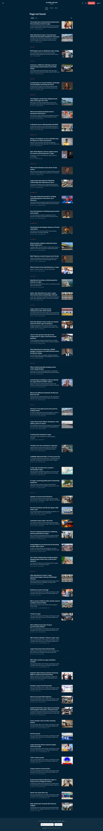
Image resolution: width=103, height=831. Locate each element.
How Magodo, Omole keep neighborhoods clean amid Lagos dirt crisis (43, 99)
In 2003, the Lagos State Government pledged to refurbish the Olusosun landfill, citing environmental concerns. (44, 413)
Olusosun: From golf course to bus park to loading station (43, 409)
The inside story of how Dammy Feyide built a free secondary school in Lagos (44, 23)
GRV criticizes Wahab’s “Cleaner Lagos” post (44, 638)
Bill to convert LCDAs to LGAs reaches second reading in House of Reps (45, 602)
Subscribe (91, 3)
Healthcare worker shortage (39, 590)
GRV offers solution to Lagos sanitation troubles (42, 661)
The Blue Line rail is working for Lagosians (43, 445)
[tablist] (34, 18)
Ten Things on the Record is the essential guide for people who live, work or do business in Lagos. (44, 563)
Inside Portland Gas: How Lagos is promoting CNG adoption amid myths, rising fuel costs (44, 708)
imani (40, 595)
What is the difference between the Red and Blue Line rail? (44, 393)
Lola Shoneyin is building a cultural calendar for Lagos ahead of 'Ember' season (44, 381)
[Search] (82, 3)
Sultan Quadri (41, 328)
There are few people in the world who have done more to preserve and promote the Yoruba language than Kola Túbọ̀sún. (44, 258)
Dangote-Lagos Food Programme (41, 686)
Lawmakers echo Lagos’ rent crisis (41, 520)
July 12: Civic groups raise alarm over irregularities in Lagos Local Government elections (43, 336)
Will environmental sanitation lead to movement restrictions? (42, 112)
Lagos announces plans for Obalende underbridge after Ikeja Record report (42, 181)
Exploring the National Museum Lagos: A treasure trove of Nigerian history (43, 780)
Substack (44, 828)
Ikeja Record (41, 287)
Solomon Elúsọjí (39, 89)
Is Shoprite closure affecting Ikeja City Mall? (44, 124)
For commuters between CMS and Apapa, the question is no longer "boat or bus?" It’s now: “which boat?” (44, 512)
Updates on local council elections (41, 496)
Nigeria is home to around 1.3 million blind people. (42, 269)
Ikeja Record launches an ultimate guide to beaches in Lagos (43, 281)
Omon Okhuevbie (39, 29)
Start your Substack (48, 824)
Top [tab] (36, 18)
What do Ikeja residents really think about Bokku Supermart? (43, 244)
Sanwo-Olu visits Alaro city (39, 792)
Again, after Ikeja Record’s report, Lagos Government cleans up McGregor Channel (43, 294)
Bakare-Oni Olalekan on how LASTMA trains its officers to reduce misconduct (44, 139)
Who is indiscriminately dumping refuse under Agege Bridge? (43, 368)
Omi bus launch (35, 733)
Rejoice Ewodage (42, 551)
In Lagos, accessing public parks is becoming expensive (44, 481)
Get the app (58, 824)
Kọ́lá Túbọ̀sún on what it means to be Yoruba (44, 256)
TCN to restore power (37, 757)
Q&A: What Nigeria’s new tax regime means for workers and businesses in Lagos (44, 152)
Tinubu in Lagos (35, 614)
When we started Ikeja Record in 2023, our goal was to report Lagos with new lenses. (45, 284)
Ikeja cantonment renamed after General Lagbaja (43, 804)
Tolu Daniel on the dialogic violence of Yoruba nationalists (44, 228)
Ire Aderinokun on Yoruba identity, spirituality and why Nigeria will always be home (44, 83)
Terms (54, 821)
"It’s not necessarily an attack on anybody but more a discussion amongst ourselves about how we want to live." (44, 215)
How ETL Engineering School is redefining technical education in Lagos (43, 532)
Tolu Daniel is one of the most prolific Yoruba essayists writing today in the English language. (43, 231)
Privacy (50, 821)
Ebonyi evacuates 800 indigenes (40, 697)
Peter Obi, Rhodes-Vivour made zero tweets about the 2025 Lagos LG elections (44, 322)
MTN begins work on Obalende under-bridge (44, 51)
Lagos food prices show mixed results (42, 649)
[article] (51, 26)
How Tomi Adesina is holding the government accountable (44, 212)
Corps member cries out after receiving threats (42, 721)
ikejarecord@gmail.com (43, 607)
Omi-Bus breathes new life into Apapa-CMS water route (44, 508)
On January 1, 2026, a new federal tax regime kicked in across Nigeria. (43, 156)
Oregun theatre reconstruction (40, 768)
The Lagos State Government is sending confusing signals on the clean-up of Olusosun (43, 198)
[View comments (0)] (41, 31)
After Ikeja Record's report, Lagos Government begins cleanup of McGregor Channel (43, 577)
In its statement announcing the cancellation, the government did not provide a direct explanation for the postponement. (45, 426)
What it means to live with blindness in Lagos (44, 267)
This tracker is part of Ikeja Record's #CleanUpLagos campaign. (42, 437)
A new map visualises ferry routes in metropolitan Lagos (42, 468)
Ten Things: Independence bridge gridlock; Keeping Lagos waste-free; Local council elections (44, 559)
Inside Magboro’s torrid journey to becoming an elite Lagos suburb (44, 545)
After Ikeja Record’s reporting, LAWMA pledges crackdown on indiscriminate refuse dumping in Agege (44, 351)
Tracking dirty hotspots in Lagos (40, 434)
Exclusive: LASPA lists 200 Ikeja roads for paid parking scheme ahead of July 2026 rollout (43, 66)
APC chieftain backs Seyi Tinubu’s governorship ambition (41, 626)
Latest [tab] (32, 18)
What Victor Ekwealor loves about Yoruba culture (43, 168)
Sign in (98, 3)
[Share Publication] (85, 3)
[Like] (31, 44)
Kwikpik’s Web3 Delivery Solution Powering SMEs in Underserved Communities (44, 673)
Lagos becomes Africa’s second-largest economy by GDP (43, 745)
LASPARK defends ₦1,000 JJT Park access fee (45, 457)
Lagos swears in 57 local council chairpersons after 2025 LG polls (40, 310)
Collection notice (60, 821)
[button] (46, 8)
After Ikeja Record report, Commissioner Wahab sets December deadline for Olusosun (44, 36)
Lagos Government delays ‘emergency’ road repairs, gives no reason (44, 422)
